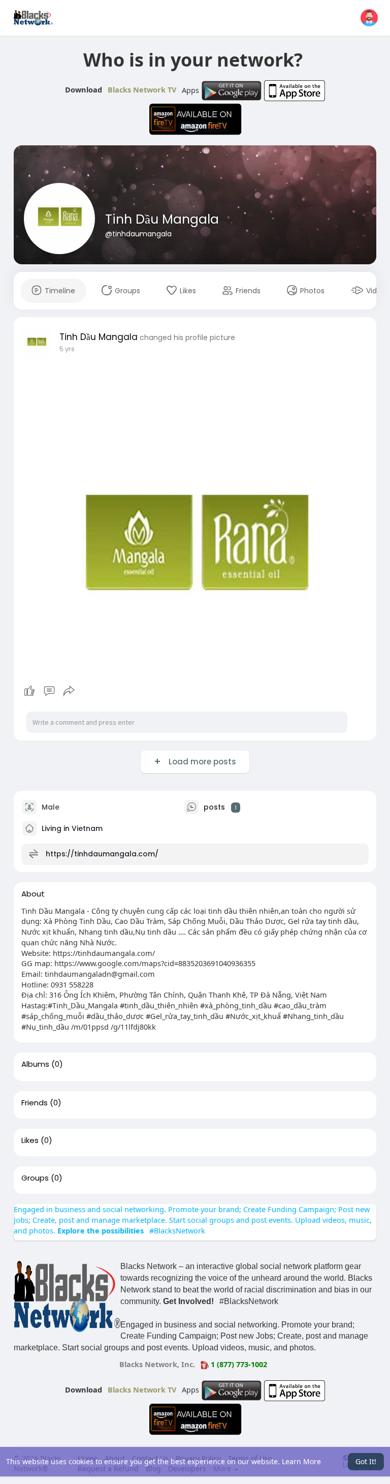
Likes (30, 1140)
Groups (35, 1178)
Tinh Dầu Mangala (162, 219)
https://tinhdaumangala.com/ (102, 854)
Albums (35, 1064)
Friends (34, 1103)
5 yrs (67, 349)
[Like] (49, 691)
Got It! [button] (365, 1461)
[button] (369, 18)
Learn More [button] (301, 1461)
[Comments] (49, 691)
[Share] (69, 691)
